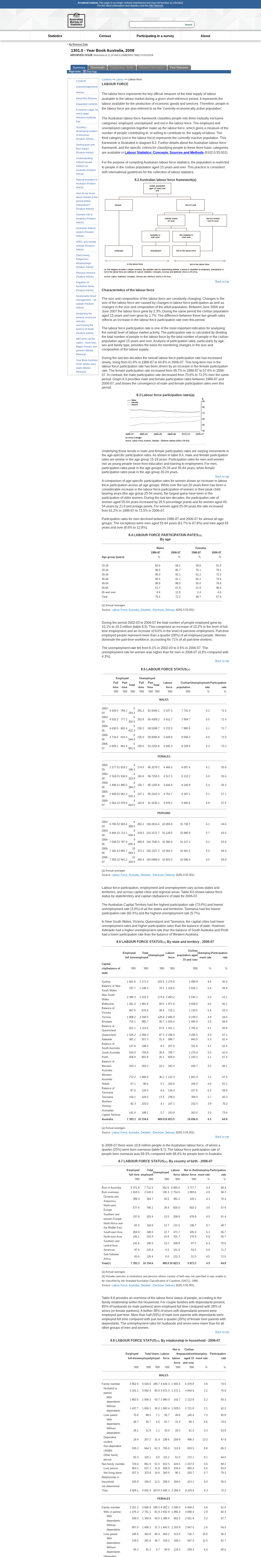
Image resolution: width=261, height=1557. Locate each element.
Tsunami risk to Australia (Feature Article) (86, 218)
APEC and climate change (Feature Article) (86, 245)
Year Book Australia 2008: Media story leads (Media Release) (87, 366)
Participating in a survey (155, 36)
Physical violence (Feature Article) (85, 274)
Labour (120, 79)
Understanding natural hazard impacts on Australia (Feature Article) (86, 166)
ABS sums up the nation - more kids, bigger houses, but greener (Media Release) (86, 346)
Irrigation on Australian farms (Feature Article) (85, 286)
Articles (80, 92)
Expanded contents (86, 104)
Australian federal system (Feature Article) (86, 232)
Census (105, 36)
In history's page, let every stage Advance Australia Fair (87, 115)
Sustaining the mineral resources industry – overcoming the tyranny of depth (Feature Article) (86, 323)
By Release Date (78, 44)
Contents (81, 81)
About (205, 36)
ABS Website (156, 5)
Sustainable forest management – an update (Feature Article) (86, 302)
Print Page (91, 71)
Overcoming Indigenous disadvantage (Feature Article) (85, 261)
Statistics (55, 36)
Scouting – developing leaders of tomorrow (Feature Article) (86, 133)
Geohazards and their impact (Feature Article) (85, 148)
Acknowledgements (87, 86)
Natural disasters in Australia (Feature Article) (86, 183)
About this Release (86, 98)
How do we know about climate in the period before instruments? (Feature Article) (87, 201)
